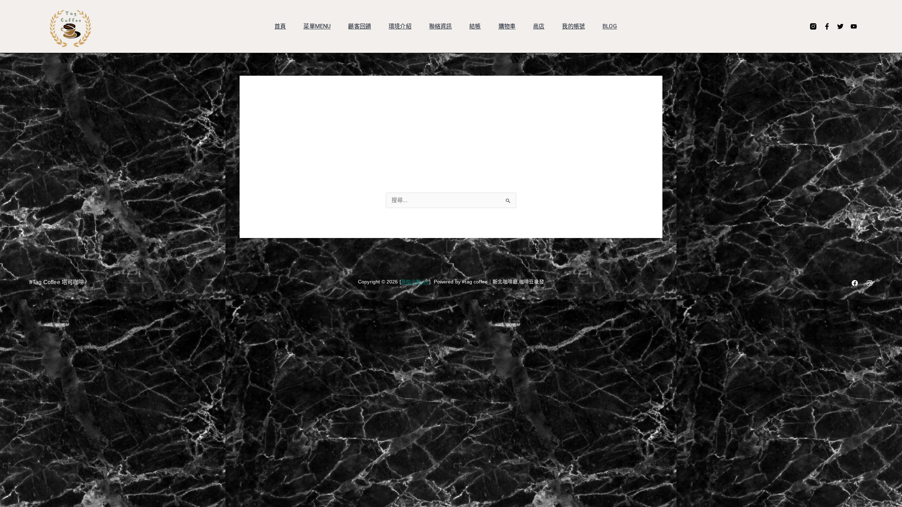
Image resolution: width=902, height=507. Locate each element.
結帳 (475, 26)
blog (610, 26)
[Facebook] (855, 283)
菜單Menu (316, 26)
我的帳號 (573, 26)
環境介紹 (400, 26)
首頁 (280, 26)
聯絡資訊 (440, 26)
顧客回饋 (359, 26)
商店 (538, 26)
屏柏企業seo (415, 281)
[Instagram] (869, 283)
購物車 (507, 26)
